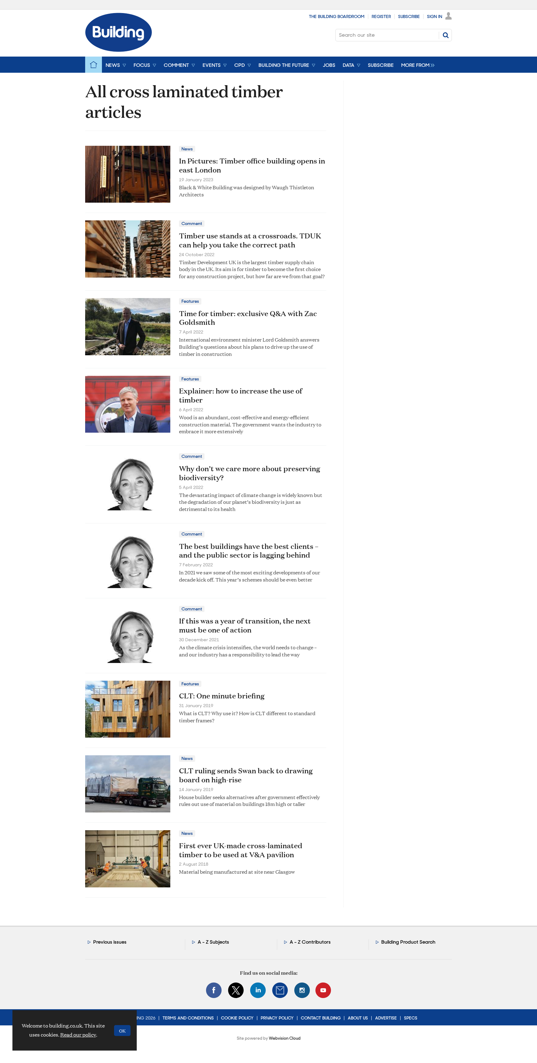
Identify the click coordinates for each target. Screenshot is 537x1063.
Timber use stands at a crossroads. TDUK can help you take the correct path (250, 240)
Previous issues (109, 942)
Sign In (434, 16)
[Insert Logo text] (118, 49)
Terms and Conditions (188, 1018)
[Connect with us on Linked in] (258, 990)
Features (190, 301)
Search (446, 35)
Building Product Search (408, 942)
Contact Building (321, 1018)
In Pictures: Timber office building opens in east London (252, 165)
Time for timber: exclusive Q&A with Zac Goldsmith (248, 317)
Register (381, 16)
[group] (416, 65)
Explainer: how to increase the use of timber (240, 395)
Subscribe (409, 16)
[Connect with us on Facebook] (214, 990)
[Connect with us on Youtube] (323, 990)
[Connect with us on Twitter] (236, 990)
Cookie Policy (237, 1018)
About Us (358, 1018)
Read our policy (78, 1034)
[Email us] (280, 990)
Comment (191, 223)
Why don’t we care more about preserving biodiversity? (249, 472)
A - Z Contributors (310, 942)
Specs (410, 1018)
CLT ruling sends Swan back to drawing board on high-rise (246, 775)
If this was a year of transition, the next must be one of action (245, 625)
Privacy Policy (277, 1018)
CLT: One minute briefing (221, 696)
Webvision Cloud (285, 1038)
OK (122, 1030)
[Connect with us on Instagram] (302, 990)
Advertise (386, 1018)
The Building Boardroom (337, 16)
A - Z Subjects (213, 942)
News (187, 149)
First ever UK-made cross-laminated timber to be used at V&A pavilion (240, 849)
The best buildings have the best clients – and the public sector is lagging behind (249, 550)
